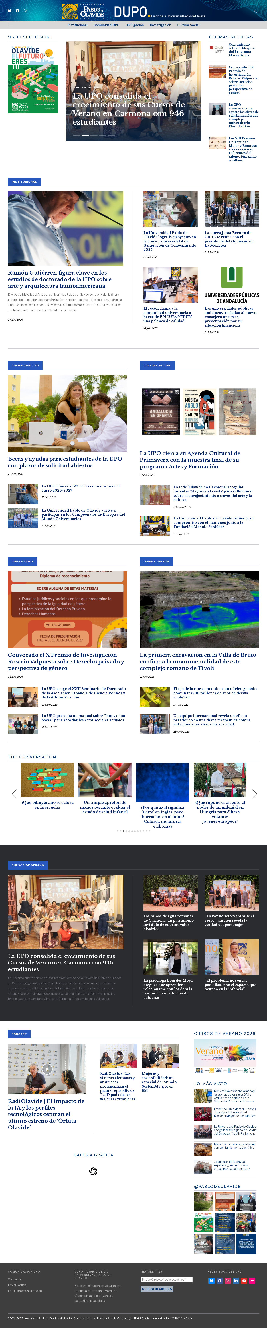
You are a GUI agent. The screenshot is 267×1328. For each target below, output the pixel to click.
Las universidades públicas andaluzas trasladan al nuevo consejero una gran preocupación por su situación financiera (230, 316)
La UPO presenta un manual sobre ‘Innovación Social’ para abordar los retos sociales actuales (83, 718)
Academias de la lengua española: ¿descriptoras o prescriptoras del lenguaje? (232, 1165)
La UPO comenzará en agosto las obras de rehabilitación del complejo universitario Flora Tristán (244, 115)
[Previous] (72, 86)
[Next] (193, 86)
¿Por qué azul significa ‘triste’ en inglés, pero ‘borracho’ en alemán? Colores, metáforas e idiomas (85, 816)
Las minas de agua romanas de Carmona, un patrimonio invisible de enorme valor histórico (168, 922)
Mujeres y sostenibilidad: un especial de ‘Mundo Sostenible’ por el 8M (159, 1082)
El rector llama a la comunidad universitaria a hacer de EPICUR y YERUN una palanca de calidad (167, 314)
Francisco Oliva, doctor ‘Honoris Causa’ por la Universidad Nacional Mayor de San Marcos (235, 1112)
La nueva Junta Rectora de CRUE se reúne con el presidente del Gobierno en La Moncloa (229, 239)
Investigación (160, 25)
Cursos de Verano (28, 865)
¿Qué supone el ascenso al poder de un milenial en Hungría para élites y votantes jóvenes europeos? (143, 812)
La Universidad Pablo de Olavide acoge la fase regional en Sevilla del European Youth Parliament (235, 1130)
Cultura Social (188, 25)
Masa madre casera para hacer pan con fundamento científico (234, 1146)
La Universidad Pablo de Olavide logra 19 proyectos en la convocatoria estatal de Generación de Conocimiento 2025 (169, 241)
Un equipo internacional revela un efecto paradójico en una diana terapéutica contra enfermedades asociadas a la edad (211, 720)
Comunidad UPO (106, 25)
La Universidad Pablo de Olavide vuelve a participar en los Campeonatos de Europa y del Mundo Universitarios (83, 514)
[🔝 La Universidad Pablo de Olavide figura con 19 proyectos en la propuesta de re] (203, 1244)
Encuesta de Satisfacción (25, 1291)
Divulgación (134, 25)
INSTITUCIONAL (24, 181)
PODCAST (19, 1034)
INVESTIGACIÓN (156, 561)
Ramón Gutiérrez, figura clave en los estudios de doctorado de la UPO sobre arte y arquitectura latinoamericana (60, 279)
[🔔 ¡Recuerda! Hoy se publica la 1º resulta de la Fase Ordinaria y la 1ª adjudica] (246, 1222)
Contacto (14, 1279)
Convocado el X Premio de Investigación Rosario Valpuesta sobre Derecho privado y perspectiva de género (243, 79)
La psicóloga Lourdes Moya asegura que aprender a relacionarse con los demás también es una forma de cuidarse (168, 989)
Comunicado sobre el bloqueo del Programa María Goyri (242, 50)
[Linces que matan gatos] (200, 765)
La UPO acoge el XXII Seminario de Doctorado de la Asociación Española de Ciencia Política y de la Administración (84, 693)
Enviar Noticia (17, 1285)
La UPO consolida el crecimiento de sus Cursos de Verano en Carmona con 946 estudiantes (61, 963)
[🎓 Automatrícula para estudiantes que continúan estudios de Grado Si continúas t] (225, 1222)
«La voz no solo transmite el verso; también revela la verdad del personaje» (229, 920)
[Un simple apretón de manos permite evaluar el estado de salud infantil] (27, 765)
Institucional (78, 25)
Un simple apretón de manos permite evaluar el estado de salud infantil (28, 807)
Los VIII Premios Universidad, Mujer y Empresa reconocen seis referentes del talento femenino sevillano (133, 109)
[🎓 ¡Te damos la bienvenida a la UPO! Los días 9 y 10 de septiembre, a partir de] (203, 1222)
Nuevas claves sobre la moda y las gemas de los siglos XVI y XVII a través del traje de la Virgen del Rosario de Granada (234, 1096)
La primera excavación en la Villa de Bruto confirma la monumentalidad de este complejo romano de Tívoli (198, 661)
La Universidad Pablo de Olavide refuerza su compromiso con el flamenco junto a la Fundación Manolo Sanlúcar (213, 522)
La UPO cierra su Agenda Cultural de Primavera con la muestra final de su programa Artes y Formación (190, 460)
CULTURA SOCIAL (157, 365)
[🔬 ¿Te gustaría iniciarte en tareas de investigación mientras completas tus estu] (225, 1244)
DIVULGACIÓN (23, 561)
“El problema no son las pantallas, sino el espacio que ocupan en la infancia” (230, 985)
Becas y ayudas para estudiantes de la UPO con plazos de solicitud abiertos (65, 462)
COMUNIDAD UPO (25, 365)
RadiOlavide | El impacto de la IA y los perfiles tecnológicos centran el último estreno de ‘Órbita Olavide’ (46, 1114)
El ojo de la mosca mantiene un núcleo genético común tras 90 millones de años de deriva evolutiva (215, 693)
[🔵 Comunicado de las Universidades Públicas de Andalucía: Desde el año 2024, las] (246, 1244)
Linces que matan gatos (200, 802)
